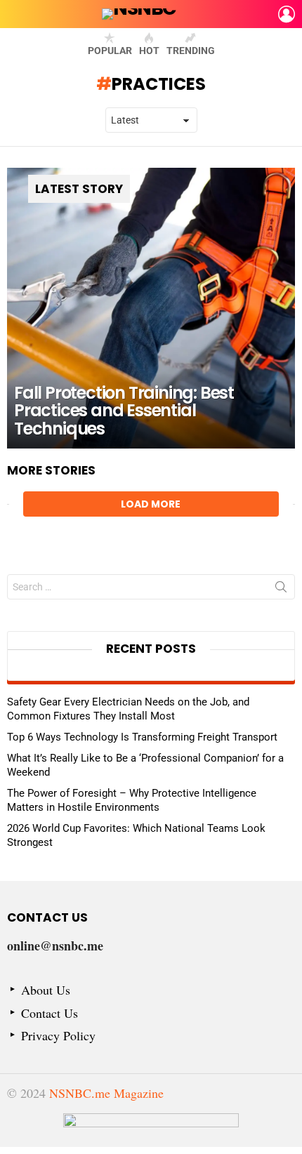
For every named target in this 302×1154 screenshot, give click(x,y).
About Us (45, 990)
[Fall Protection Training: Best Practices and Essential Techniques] (151, 308)
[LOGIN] (286, 14)
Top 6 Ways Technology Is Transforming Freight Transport (142, 737)
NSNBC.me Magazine (106, 1093)
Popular (110, 50)
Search (281, 589)
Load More (150, 504)
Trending (190, 50)
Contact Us (49, 1013)
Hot (149, 50)
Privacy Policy (58, 1036)
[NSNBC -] (151, 1130)
